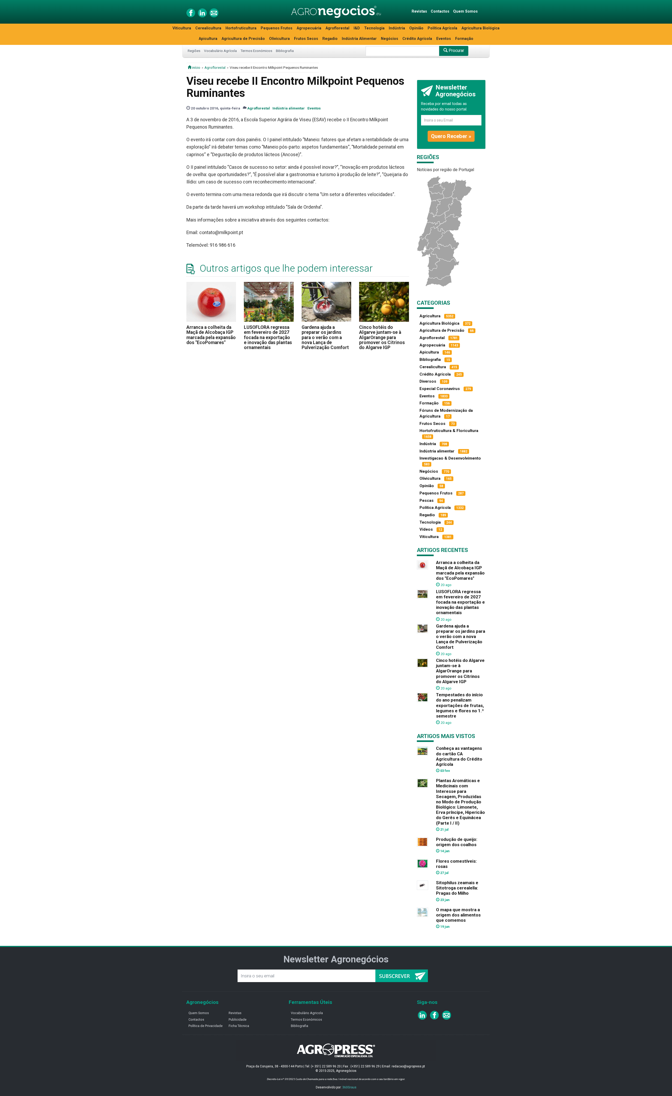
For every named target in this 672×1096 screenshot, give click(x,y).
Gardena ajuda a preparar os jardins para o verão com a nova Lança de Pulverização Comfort (325, 337)
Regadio (330, 38)
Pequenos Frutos (276, 28)
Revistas (419, 11)
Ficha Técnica (239, 1026)
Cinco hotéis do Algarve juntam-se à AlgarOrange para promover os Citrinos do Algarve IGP (382, 337)
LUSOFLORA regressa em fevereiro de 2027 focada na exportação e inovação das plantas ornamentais (268, 337)
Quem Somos (465, 11)
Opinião (416, 28)
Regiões (194, 51)
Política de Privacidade (205, 1026)
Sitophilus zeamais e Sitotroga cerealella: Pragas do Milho (457, 888)
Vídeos (426, 529)
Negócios (389, 38)
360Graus (349, 1087)
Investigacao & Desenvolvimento (450, 458)
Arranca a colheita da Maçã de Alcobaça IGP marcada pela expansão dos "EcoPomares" (211, 335)
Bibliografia (285, 51)
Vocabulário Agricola (307, 1013)
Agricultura (429, 316)
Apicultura (208, 38)
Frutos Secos (306, 38)
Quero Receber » (451, 136)
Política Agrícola (442, 28)
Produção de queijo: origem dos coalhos (456, 842)
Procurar (456, 50)
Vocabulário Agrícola (220, 51)
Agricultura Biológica (480, 28)
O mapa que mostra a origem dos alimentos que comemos (458, 915)
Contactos (440, 11)
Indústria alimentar (288, 108)
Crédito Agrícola (417, 38)
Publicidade (237, 1019)
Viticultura (181, 28)
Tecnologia (374, 28)
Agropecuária (309, 28)
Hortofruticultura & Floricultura (448, 430)
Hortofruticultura (240, 28)
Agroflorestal (337, 28)
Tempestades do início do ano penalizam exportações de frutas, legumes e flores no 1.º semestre (460, 705)
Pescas (426, 500)
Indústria (397, 28)
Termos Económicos (256, 51)
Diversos (427, 381)
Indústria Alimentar (359, 38)
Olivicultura (279, 38)
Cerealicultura (208, 28)
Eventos (443, 38)
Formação (464, 38)
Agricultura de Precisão (243, 38)
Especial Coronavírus (439, 388)
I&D (357, 28)
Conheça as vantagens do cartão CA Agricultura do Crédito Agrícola (459, 756)
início (195, 67)
